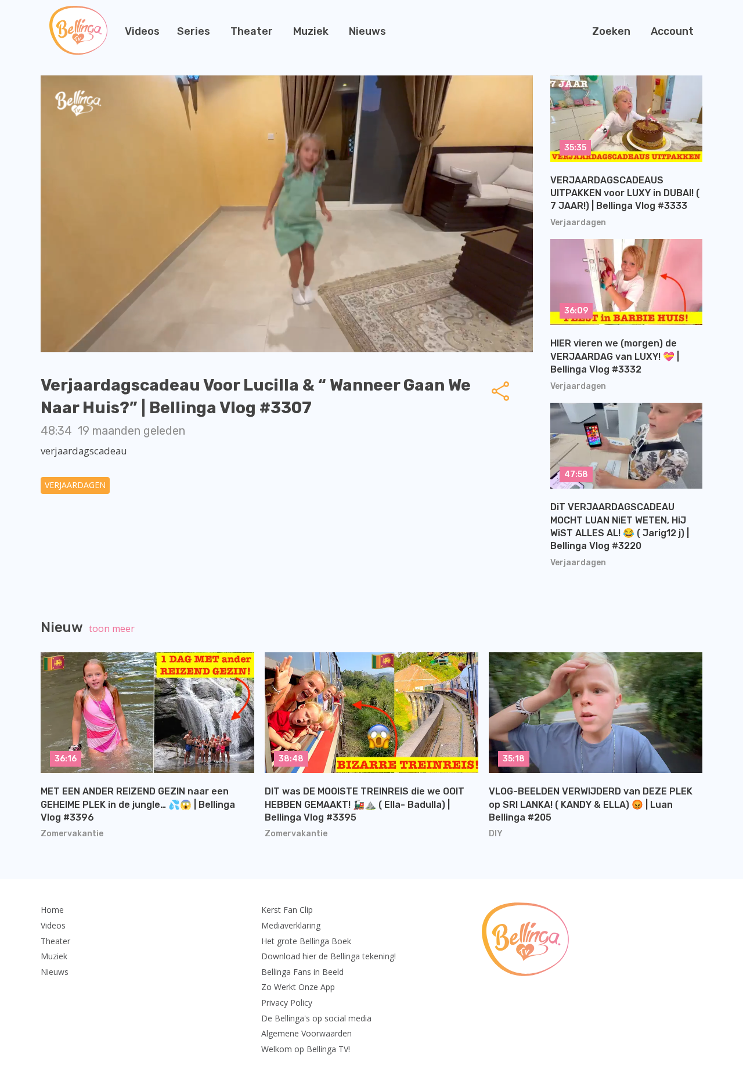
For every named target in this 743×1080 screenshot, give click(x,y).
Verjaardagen (75, 484)
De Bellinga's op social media (316, 1018)
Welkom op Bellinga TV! (305, 1048)
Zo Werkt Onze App (298, 986)
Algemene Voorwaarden (306, 1033)
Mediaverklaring (290, 925)
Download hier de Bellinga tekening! (328, 956)
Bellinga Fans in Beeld (302, 971)
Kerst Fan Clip (287, 909)
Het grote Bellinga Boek (306, 941)
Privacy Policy (286, 1002)
